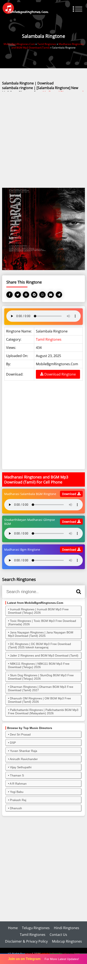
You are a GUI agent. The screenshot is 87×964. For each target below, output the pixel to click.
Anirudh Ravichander (24, 759)
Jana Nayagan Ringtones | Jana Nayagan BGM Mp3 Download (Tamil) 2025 (40, 634)
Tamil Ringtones (48, 339)
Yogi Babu (16, 791)
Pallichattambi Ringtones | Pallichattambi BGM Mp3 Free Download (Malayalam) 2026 (43, 711)
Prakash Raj (18, 800)
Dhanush (16, 808)
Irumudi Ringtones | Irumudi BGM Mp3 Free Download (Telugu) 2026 (38, 611)
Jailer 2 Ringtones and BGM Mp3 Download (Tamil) (44, 655)
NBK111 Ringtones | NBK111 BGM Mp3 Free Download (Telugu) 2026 (38, 665)
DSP (13, 742)
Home (13, 928)
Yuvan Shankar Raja (23, 751)
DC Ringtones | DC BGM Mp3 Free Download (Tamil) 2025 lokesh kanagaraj (39, 645)
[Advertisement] (43, 140)
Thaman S (17, 775)
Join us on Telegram (24, 959)
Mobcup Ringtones (67, 941)
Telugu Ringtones (36, 928)
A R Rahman (18, 783)
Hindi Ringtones (66, 928)
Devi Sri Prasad (20, 734)
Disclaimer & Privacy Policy (26, 941)
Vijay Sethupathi (20, 767)
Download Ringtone (60, 374)
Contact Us (58, 934)
